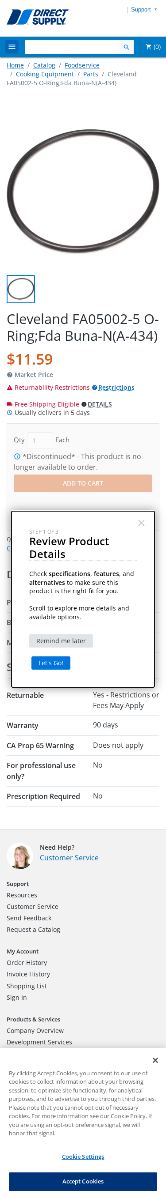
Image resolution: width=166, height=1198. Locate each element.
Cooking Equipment (45, 74)
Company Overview (35, 1030)
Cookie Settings (83, 1156)
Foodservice (82, 65)
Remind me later (61, 641)
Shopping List (27, 986)
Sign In (17, 997)
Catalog (44, 65)
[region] (83, 1123)
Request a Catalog (33, 929)
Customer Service (69, 858)
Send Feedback (29, 918)
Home (15, 65)
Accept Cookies (83, 1181)
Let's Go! (51, 663)
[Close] (155, 1060)
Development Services (39, 1042)
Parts (90, 74)
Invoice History (28, 974)
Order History (27, 962)
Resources (22, 895)
